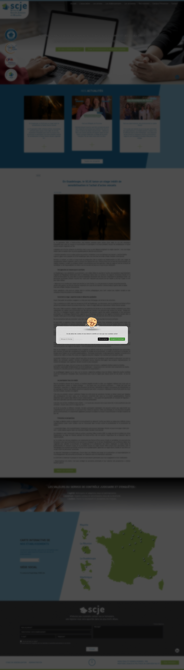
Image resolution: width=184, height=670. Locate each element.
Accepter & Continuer (117, 339)
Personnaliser (103, 339)
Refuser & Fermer (66, 339)
